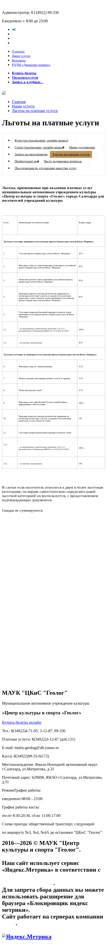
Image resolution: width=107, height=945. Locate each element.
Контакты (19, 60)
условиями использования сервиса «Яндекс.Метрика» (49, 879)
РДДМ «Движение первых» (31, 65)
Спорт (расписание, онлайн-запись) (39, 147)
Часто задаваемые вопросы (63, 161)
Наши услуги (21, 56)
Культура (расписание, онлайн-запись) (41, 140)
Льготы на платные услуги (35, 111)
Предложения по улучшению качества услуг (45, 168)
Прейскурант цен (27, 161)
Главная (18, 102)
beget (9, 923)
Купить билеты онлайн (21, 722)
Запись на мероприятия (31, 154)
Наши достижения (82, 147)
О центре (18, 51)
